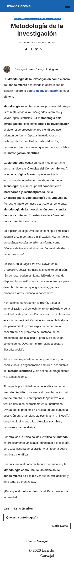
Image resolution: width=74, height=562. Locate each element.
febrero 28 (26, 42)
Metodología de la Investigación (37, 19)
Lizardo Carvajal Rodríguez (42, 69)
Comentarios (45, 42)
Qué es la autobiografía (22, 517)
